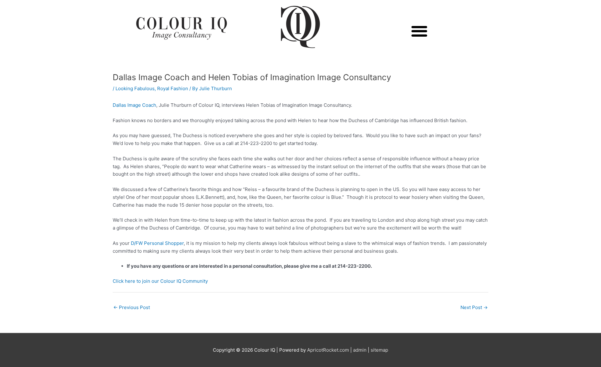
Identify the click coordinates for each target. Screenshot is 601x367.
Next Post (474, 307)
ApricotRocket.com (328, 350)
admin (360, 350)
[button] (420, 31)
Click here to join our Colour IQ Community (160, 281)
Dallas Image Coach (134, 105)
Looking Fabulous (135, 88)
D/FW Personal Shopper (157, 243)
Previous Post (131, 307)
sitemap (379, 350)
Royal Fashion (172, 88)
